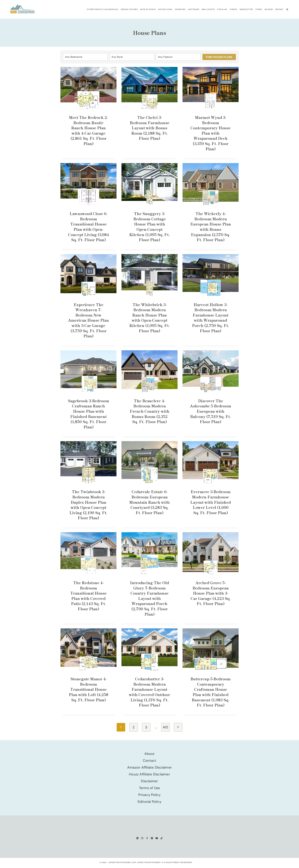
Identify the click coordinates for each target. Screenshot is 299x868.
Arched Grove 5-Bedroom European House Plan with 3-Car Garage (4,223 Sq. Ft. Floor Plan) (211, 593)
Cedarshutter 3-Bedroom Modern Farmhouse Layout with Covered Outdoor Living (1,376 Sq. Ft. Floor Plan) (149, 692)
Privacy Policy (149, 795)
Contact (149, 760)
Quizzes (269, 9)
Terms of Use (149, 788)
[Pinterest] (152, 838)
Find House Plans (219, 57)
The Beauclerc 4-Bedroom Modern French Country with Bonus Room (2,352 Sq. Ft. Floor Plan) (149, 411)
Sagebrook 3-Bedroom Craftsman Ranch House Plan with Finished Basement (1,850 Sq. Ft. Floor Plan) (88, 413)
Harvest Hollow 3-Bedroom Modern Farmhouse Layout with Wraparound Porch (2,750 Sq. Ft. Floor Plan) (210, 317)
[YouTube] (156, 838)
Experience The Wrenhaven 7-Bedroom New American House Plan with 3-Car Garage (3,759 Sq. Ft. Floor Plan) (88, 320)
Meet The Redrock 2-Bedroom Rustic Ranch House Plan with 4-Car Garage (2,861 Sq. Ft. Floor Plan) (88, 130)
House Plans (165, 9)
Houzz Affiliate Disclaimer (149, 774)
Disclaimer (149, 781)
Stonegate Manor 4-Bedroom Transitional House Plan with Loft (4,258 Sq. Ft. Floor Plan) (88, 689)
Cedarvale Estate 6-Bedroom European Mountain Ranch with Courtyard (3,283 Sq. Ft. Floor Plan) (149, 502)
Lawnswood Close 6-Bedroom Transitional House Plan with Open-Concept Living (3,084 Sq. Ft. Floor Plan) (88, 226)
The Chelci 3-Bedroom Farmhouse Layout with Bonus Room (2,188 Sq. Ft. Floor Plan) (149, 128)
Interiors (180, 9)
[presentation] (88, 88)
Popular (222, 9)
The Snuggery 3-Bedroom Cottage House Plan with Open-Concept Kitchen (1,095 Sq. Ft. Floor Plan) (149, 226)
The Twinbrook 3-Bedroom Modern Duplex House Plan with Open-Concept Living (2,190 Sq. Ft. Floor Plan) (88, 504)
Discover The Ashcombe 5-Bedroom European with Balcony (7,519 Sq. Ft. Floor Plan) (210, 411)
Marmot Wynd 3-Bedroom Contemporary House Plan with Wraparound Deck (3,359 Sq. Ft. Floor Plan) (210, 133)
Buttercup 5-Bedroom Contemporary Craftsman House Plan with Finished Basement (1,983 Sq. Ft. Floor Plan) (210, 692)
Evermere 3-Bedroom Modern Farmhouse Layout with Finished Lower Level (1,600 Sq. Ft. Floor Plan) (210, 502)
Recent (279, 9)
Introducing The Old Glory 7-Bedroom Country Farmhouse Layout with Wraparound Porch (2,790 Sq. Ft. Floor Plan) (149, 598)
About (149, 753)
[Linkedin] (137, 838)
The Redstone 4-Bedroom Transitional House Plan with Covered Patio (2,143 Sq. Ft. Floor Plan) (88, 595)
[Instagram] (142, 838)
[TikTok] (161, 838)
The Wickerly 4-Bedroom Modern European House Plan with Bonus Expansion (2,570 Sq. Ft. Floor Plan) (210, 226)
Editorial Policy (149, 801)
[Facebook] (147, 838)
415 (165, 727)
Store (259, 9)
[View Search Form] (287, 9)
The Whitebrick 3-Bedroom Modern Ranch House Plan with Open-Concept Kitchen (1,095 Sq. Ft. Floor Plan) (149, 317)
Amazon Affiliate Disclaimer (149, 767)
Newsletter (246, 9)
